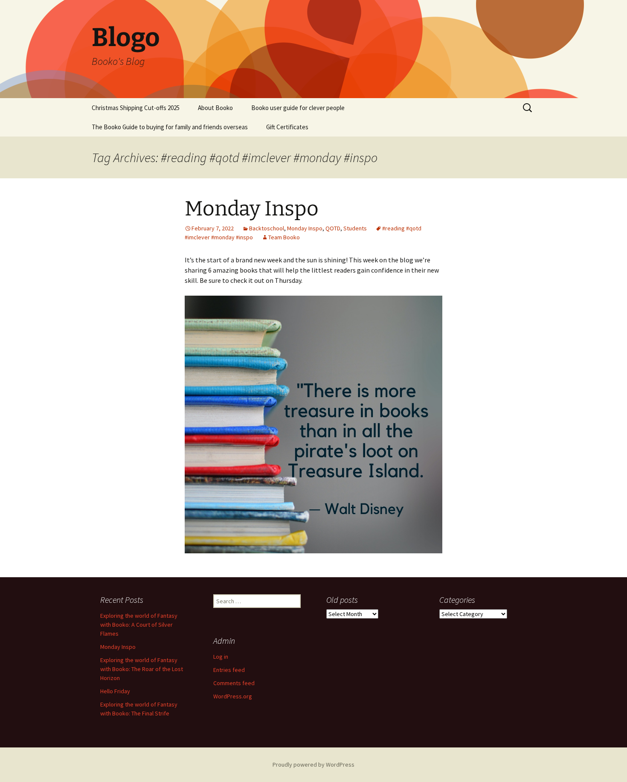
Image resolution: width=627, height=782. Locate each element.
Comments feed (234, 683)
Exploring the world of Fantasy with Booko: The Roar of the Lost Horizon (141, 669)
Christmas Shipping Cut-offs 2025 (136, 108)
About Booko (215, 108)
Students (355, 228)
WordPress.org (232, 696)
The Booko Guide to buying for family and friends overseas (170, 127)
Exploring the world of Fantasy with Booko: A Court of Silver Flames (138, 624)
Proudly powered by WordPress (313, 764)
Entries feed (229, 670)
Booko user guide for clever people (298, 108)
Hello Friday (115, 691)
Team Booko (284, 237)
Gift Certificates (287, 127)
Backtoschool (266, 228)
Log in (220, 656)
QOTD (332, 228)
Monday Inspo (252, 208)
